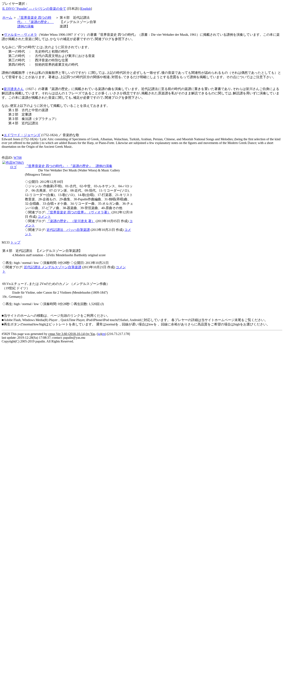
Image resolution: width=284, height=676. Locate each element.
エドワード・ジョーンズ (22, 135)
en (103, 334)
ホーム (7, 17)
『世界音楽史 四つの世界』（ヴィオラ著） (79, 212)
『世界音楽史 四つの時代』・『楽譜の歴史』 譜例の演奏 (35, 22)
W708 (18, 157)
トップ (15, 242)
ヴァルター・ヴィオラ (20, 34)
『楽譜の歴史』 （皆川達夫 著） (71, 221)
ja (99, 334)
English (86, 8)
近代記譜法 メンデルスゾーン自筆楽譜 (52, 267)
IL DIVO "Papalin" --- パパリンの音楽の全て (34, 8)
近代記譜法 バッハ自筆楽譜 (68, 229)
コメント (44, 216)
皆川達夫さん (14, 89)
